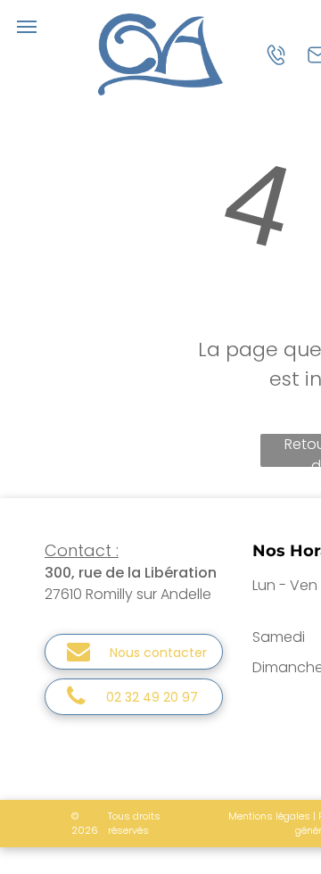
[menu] (27, 27)
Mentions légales (269, 816)
